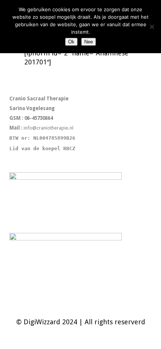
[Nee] (151, 26)
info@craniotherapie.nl (49, 128)
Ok (71, 42)
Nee (88, 42)
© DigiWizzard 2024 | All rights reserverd (80, 322)
